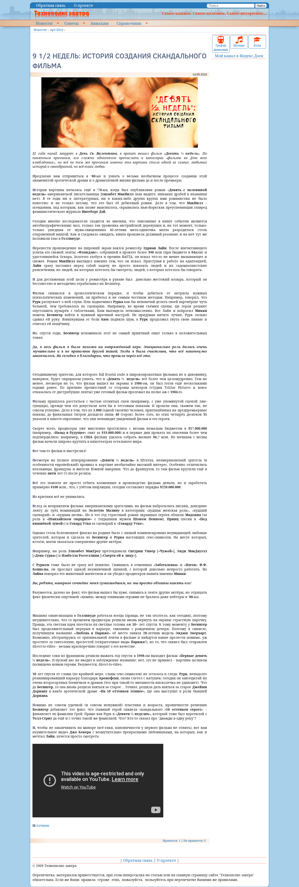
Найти (261, 5)
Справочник (129, 23)
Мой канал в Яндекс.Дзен (239, 55)
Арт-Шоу (56, 30)
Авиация (99, 23)
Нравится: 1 (171, 840)
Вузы (257, 45)
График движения (221, 47)
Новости (44, 23)
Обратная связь (51, 5)
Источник (40, 825)
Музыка (239, 45)
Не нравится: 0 (194, 840)
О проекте (83, 5)
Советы (71, 23)
